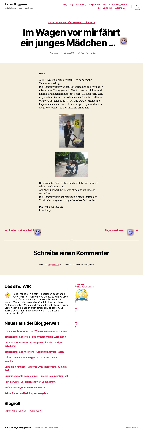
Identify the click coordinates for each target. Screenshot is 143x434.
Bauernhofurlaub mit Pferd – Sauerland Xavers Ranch (34, 351)
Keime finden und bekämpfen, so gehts (26, 393)
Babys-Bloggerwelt (16, 4)
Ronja (55, 53)
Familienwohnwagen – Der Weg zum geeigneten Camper (36, 331)
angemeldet (53, 264)
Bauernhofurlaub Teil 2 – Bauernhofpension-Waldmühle (35, 336)
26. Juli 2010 (69, 53)
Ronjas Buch (94, 4)
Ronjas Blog (68, 4)
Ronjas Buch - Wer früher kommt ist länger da (71, 22)
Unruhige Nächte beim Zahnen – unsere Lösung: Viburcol (36, 376)
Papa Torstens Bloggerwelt (114, 4)
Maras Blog (81, 4)
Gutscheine (120, 8)
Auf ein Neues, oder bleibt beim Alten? (25, 387)
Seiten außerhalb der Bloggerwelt (22, 411)
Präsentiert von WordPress (46, 428)
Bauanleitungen (105, 8)
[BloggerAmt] (107, 286)
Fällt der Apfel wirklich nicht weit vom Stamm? (30, 381)
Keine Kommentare (88, 53)
